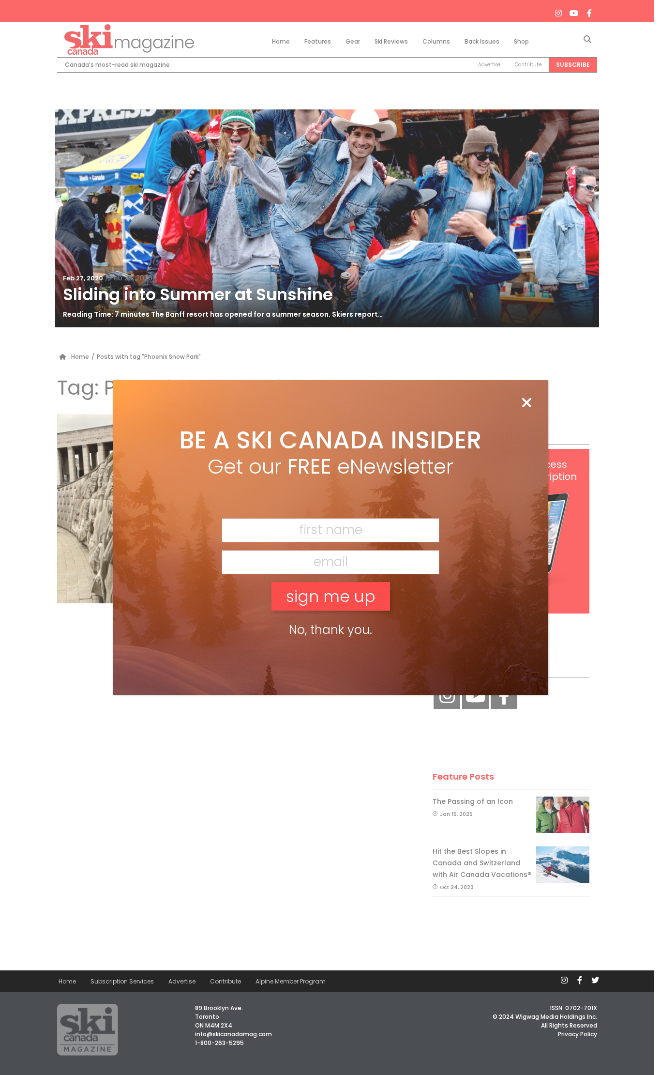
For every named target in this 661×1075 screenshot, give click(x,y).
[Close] (526, 403)
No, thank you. (330, 629)
